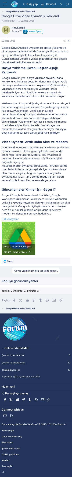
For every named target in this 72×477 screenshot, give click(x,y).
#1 (69, 40)
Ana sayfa (7, 466)
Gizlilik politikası (10, 454)
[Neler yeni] (60, 4)
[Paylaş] (64, 41)
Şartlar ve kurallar (11, 448)
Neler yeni (8, 386)
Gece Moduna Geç (12, 436)
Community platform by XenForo (34, 424)
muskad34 (10, 20)
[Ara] (67, 4)
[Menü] (4, 4)
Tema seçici (8, 430)
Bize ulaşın (7, 442)
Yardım (5, 460)
